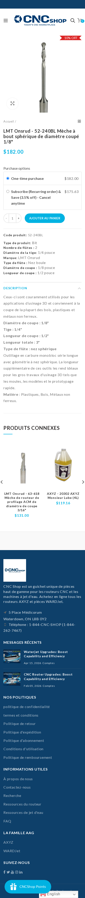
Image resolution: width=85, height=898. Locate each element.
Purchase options (16, 168)
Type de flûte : (15, 263)
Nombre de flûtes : (18, 248)
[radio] (7, 178)
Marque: (10, 258)
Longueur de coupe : (19, 273)
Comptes (48, 663)
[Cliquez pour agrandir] (12, 103)
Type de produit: (17, 243)
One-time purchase (27, 178)
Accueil (8, 121)
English (53, 894)
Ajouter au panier (44, 218)
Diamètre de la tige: (20, 253)
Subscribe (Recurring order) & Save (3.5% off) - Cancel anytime (36, 197)
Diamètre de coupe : (20, 268)
